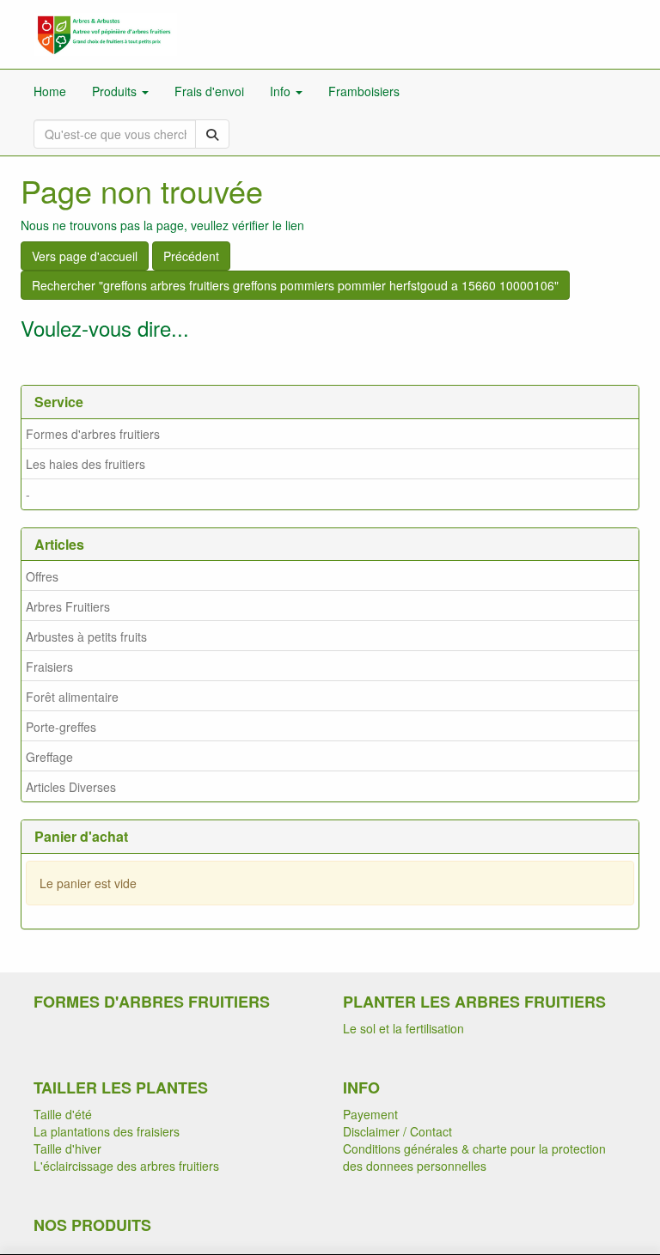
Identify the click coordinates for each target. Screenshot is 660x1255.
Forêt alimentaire (72, 696)
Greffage (49, 756)
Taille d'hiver (67, 1148)
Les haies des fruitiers (85, 463)
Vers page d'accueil (85, 256)
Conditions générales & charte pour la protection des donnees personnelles (474, 1157)
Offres (42, 576)
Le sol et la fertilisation (403, 1028)
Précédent (191, 256)
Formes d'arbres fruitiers (93, 433)
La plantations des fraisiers (107, 1131)
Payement (370, 1114)
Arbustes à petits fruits (86, 636)
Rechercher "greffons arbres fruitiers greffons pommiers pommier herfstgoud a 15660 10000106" (295, 285)
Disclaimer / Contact (397, 1131)
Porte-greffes (61, 726)
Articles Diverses (71, 786)
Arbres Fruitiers (68, 606)
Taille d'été (63, 1114)
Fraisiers (49, 666)
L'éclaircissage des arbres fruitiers (126, 1165)
